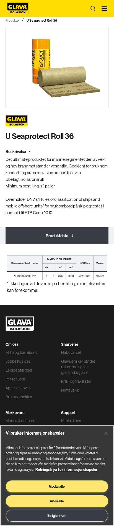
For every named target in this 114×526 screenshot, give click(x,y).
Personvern (15, 379)
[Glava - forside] (18, 8)
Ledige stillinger (19, 370)
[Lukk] (106, 433)
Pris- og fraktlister (76, 381)
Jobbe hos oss (18, 361)
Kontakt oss (71, 420)
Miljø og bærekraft (21, 352)
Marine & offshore (20, 420)
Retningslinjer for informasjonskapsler (66, 469)
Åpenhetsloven (18, 387)
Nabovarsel (71, 352)
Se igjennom (56, 515)
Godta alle (57, 486)
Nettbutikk (70, 390)
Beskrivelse (16, 151)
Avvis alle (57, 501)
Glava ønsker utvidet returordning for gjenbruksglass (78, 367)
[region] (57, 475)
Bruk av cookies (19, 396)
